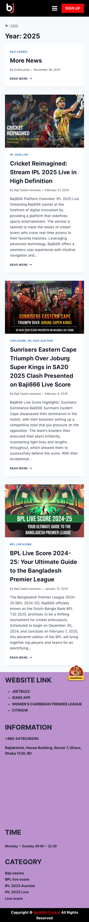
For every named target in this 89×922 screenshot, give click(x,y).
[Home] (6, 25)
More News (26, 60)
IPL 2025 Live (19, 154)
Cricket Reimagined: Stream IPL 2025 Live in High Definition (43, 172)
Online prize (22, 69)
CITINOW (20, 710)
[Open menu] (54, 8)
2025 (14, 25)
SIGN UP (72, 8)
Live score (18, 340)
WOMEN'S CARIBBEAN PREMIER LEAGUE (47, 704)
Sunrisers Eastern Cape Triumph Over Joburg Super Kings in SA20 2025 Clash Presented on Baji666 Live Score (43, 367)
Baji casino (18, 51)
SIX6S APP (21, 698)
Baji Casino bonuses (27, 190)
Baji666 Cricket (47, 912)
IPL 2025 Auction (40, 340)
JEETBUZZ (21, 691)
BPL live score (20, 544)
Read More (21, 78)
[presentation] (44, 121)
